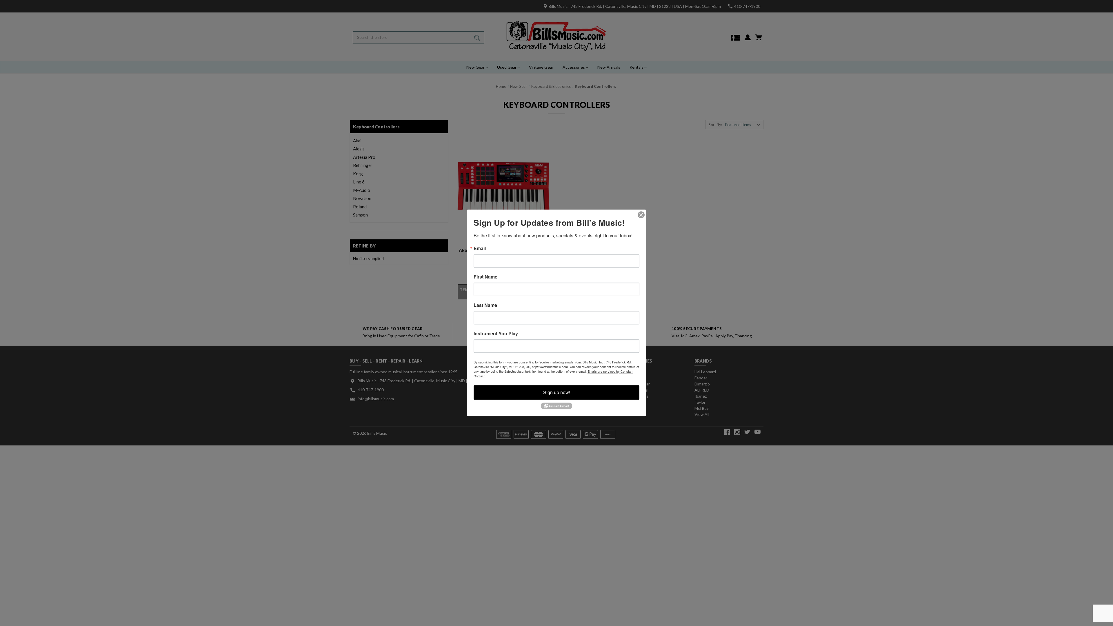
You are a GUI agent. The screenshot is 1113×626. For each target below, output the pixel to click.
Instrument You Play (496, 333)
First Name (485, 276)
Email (480, 248)
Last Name (485, 305)
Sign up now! (556, 392)
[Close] (641, 214)
